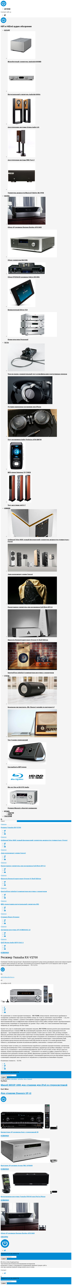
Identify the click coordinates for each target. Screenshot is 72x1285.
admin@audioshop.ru (7, 977)
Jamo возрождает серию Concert (13, 853)
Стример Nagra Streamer (10, 917)
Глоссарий (8, 816)
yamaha (20, 1079)
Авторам (7, 9)
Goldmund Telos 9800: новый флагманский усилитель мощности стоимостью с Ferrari (34, 840)
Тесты (6, 342)
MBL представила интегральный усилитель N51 (20, 904)
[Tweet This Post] (37, 830)
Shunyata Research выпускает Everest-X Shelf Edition (21, 879)
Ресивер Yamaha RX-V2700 (11, 827)
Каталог (7, 30)
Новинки (7, 508)
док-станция (27, 1079)
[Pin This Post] (37, 832)
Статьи (6, 676)
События (11, 813)
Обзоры (6, 196)
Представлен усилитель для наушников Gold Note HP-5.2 (23, 866)
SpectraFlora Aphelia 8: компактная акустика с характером (24, 891)
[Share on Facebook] (37, 1007)
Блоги (10, 814)
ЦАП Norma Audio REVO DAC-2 (12, 942)
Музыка (7, 811)
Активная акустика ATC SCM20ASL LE (15, 930)
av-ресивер (13, 1079)
